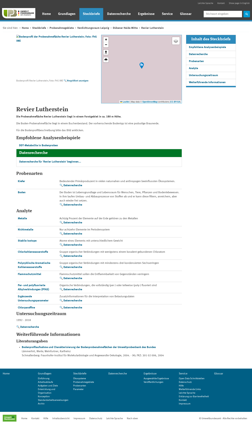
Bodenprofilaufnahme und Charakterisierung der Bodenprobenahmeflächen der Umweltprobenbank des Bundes (89, 347)
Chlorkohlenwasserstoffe (33, 252)
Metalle (22, 218)
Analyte (193, 68)
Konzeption (44, 396)
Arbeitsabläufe (45, 382)
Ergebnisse (146, 14)
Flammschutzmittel (29, 274)
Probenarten (196, 61)
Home (46, 14)
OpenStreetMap (150, 101)
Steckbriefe (91, 14)
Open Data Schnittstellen (192, 378)
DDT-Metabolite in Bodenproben (38, 145)
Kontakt (221, 3)
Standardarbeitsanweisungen (53, 400)
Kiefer (21, 181)
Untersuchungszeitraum (203, 75)
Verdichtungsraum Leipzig (93, 28)
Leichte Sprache (205, 3)
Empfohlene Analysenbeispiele (207, 47)
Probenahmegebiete (62, 28)
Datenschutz (185, 382)
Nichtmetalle (25, 229)
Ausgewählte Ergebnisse (156, 378)
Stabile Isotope (27, 241)
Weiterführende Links (190, 389)
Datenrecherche (119, 14)
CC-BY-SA (175, 101)
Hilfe (181, 386)
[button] (142, 65)
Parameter (78, 389)
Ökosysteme (79, 378)
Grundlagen (66, 14)
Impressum (184, 404)
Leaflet (125, 101)
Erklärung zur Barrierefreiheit (194, 396)
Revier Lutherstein (152, 28)
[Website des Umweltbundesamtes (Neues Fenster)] (9, 418)
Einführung (43, 378)
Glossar (185, 14)
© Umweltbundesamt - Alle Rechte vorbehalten (223, 418)
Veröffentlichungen (153, 382)
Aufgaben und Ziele (48, 386)
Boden (22, 192)
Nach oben (132, 418)
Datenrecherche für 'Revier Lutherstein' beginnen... (50, 161)
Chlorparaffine (26, 307)
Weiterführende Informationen (207, 82)
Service (167, 14)
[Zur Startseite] (18, 13)
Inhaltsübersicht (60, 418)
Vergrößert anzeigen (77, 81)
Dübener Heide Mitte (125, 28)
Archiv (41, 404)
